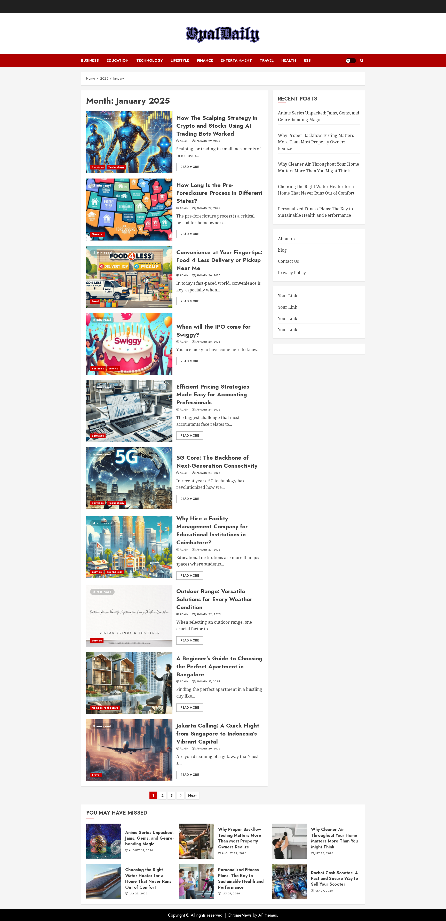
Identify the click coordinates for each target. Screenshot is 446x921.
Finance (205, 60)
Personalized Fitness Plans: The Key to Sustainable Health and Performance (241, 878)
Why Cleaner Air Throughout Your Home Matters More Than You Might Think (318, 167)
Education (118, 60)
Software (98, 436)
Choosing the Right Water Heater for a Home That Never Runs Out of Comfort (148, 878)
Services (98, 167)
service (113, 368)
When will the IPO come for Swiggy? (213, 330)
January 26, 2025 (207, 275)
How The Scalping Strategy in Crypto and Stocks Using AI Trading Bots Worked (216, 126)
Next (192, 795)
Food (95, 301)
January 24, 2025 (207, 410)
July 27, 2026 (231, 893)
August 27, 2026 (141, 850)
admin (184, 141)
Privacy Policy (292, 272)
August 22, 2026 (234, 853)
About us (286, 238)
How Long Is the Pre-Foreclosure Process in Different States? (219, 193)
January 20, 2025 (207, 748)
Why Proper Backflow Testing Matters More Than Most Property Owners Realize (316, 141)
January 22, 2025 (207, 614)
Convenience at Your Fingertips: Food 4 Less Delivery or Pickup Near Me (219, 260)
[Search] (362, 61)
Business (90, 60)
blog (282, 250)
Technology (149, 60)
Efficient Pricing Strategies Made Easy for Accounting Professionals (212, 394)
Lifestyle (180, 60)
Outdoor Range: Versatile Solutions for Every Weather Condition (214, 599)
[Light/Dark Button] (351, 60)
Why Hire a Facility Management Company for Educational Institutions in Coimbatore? (212, 530)
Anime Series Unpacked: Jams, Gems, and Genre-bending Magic (318, 116)
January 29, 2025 (207, 141)
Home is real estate (105, 708)
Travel (267, 60)
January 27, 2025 (207, 208)
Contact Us (288, 261)
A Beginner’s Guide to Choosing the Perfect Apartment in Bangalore (219, 666)
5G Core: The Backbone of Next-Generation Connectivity (216, 461)
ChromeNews (240, 915)
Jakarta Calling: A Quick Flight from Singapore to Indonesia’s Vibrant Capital (217, 733)
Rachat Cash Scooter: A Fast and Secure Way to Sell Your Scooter (334, 878)
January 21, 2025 (207, 681)
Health (288, 60)
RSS (307, 60)
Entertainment (236, 60)
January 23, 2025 (207, 550)
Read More (189, 167)
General (97, 234)
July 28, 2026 (324, 853)
